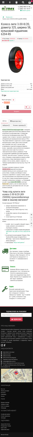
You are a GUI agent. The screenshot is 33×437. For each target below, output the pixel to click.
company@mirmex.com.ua (9, 361)
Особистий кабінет (5, 414)
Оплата (2, 396)
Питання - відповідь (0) (19, 125)
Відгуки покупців (5, 402)
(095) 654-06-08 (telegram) (9, 357)
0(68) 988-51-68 (10, 231)
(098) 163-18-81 (24, 9)
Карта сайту (4, 427)
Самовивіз (3, 394)
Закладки (3, 418)
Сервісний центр (5, 429)
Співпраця (3, 408)
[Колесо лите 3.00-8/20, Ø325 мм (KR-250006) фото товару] (16, 59)
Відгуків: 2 (11, 40)
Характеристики (16, 121)
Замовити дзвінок (25, 10)
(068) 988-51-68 (24, 7)
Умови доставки (5, 391)
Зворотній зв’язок (5, 424)
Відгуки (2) (7, 125)
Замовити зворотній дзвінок (10, 359)
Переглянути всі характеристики (10, 91)
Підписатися (17, 319)
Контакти (3, 392)
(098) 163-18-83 (7, 356)
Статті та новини (5, 406)
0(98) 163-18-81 (19, 231)
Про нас (3, 389)
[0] (29, 2)
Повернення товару (6, 426)
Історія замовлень (5, 416)
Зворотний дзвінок (19, 242)
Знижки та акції (5, 404)
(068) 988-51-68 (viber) (8, 352)
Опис (5, 121)
